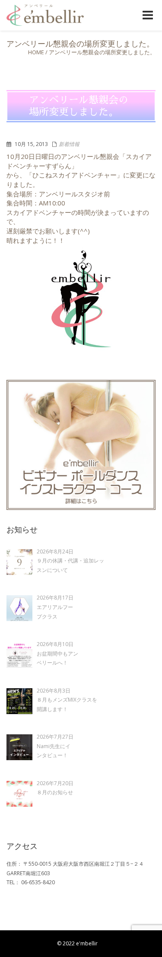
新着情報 (69, 144)
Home (36, 52)
